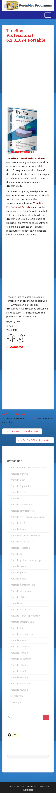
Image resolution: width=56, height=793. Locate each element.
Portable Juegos (18, 578)
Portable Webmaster (20, 683)
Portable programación (22, 621)
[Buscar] (46, 717)
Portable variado (18, 671)
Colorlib (29, 786)
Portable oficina (18, 597)
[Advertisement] (28, 76)
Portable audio (17, 479)
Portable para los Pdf (21, 609)
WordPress (28, 790)
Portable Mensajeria (20, 591)
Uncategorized (17, 702)
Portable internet (18, 566)
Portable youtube (19, 689)
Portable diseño (18, 523)
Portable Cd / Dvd (19, 492)
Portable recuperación (21, 634)
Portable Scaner (18, 640)
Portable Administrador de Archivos (28, 467)
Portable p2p (16, 603)
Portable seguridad (19, 646)
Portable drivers (18, 529)
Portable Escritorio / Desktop (25, 535)
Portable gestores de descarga (25, 560)
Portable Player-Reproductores (26, 615)
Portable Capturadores (21, 486)
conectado (31, 418)
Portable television (19, 652)
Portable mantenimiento (22, 584)
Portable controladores (22, 510)
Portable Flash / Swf (20, 541)
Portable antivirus (19, 473)
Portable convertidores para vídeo (27, 516)
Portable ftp (16, 553)
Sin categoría (16, 695)
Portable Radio (17, 628)
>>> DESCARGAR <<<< (16, 346)
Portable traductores (20, 658)
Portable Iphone (18, 572)
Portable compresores (21, 504)
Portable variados (19, 677)
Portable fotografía (20, 547)
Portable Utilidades (19, 665)
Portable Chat (17, 498)
